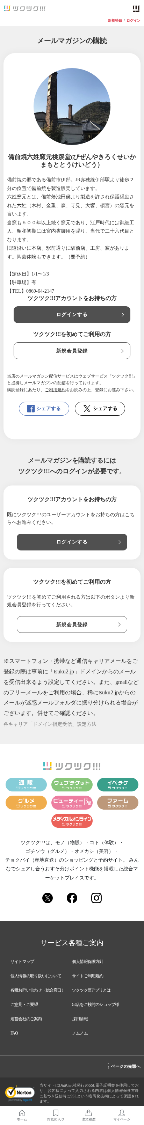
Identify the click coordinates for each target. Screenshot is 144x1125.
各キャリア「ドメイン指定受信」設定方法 (49, 724)
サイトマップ (22, 961)
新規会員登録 (72, 350)
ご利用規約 (55, 389)
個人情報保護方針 (87, 961)
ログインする (72, 314)
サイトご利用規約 (87, 975)
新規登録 (115, 20)
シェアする (48, 408)
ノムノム (80, 1033)
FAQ (14, 1033)
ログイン (134, 20)
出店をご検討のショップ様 (95, 1004)
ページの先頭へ (124, 1065)
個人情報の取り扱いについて (36, 975)
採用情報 (80, 1018)
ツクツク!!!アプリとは (91, 990)
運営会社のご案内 (26, 1018)
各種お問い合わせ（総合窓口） (37, 990)
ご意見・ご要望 (24, 1004)
